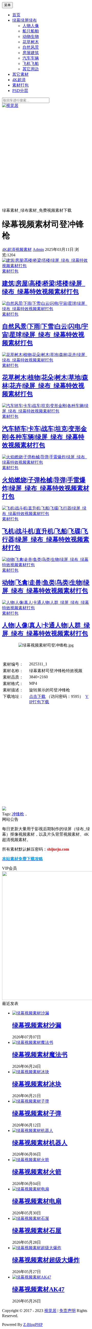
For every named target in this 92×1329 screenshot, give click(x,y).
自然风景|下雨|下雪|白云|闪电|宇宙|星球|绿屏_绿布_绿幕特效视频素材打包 (45, 334)
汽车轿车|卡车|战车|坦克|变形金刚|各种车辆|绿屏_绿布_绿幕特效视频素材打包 (44, 436)
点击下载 (37, 696)
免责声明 (67, 1310)
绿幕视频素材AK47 (38, 1289)
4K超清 (19, 80)
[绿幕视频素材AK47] (31, 1277)
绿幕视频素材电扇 (36, 1201)
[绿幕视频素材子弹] (30, 1101)
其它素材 (20, 74)
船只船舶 (30, 31)
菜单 (7, 5)
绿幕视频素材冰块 (36, 1084)
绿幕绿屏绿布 (24, 20)
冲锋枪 (18, 814)
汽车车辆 (30, 58)
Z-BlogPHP (33, 1324)
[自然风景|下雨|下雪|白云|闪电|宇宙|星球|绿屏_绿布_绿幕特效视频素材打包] (46, 309)
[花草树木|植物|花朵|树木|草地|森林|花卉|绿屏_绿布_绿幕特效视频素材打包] (46, 360)
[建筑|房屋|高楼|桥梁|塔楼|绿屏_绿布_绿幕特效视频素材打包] (46, 266)
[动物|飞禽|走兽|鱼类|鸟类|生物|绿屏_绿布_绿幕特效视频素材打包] (46, 565)
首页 (16, 15)
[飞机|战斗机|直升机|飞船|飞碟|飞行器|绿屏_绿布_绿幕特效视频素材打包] (46, 513)
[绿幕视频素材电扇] (30, 1189)
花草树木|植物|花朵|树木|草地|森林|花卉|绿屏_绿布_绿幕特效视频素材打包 (45, 385)
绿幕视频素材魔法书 (39, 1054)
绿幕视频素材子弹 (36, 1113)
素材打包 (20, 85)
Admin (38, 249)
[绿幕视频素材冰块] (30, 1072)
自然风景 (30, 47)
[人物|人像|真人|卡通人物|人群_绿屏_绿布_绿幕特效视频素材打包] (46, 608)
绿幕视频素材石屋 (36, 1230)
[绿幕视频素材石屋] (30, 1218)
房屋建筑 (30, 52)
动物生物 (30, 36)
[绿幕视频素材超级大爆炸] (36, 1248)
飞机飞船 (30, 63)
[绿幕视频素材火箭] (30, 1159)
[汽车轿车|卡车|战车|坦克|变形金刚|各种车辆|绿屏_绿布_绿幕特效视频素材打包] (46, 411)
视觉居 (50, 1310)
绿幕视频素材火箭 (36, 1172)
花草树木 (30, 42)
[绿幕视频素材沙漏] (30, 1013)
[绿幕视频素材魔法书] (32, 1042)
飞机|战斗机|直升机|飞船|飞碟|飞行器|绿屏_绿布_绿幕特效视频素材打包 (45, 539)
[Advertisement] (46, 157)
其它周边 (30, 69)
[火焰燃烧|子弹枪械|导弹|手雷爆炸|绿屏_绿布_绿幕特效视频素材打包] (46, 462)
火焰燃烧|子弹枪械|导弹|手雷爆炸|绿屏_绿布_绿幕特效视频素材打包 (45, 488)
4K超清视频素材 (17, 249)
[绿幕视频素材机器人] (32, 1130)
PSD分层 (20, 90)
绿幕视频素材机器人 (39, 1142)
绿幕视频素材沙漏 (36, 1025)
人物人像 (30, 25)
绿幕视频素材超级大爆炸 (46, 1260)
